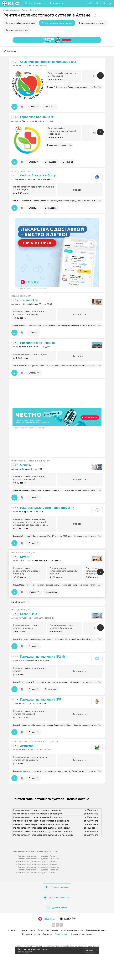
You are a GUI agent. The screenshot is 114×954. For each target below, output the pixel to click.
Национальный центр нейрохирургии (47, 507)
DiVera (24, 556)
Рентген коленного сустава (92, 23)
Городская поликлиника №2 (40, 656)
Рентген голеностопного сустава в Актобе (37, 861)
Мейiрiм (25, 465)
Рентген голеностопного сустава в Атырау (37, 864)
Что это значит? (25, 952)
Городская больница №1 (37, 117)
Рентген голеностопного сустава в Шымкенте (39, 859)
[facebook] (57, 925)
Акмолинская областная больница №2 (48, 61)
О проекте (12, 930)
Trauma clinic (29, 300)
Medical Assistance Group (38, 175)
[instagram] (53, 925)
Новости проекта (27, 930)
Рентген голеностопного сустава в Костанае (38, 870)
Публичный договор (31, 934)
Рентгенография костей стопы (20, 23)
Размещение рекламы (48, 930)
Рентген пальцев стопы (17, 30)
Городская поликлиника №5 (40, 699)
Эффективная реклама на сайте (32, 289)
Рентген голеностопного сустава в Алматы (37, 856)
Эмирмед (27, 746)
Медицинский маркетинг (72, 930)
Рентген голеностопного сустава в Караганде (38, 867)
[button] (10, 51)
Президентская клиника (37, 343)
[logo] (10, 3)
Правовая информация (96, 930)
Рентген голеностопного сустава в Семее (37, 872)
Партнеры (47, 934)
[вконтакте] (61, 925)
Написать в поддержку (81, 934)
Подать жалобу (61, 934)
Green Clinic (28, 614)
